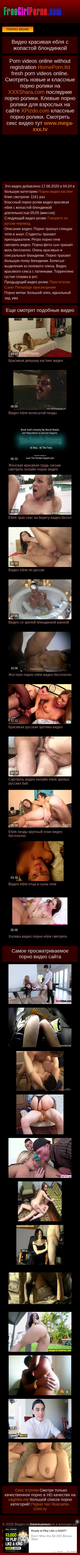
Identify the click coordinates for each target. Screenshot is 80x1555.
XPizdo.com (35, 111)
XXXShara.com (26, 92)
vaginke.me (18, 1499)
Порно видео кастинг (55, 191)
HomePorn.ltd (54, 67)
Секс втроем (26, 1490)
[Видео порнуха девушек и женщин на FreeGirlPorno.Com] (32, 11)
